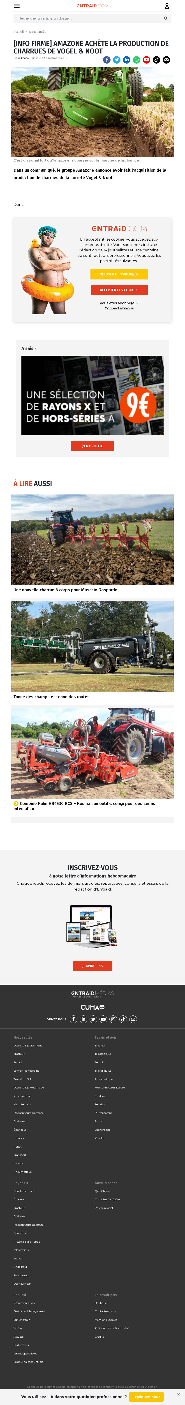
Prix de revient (104, 1208)
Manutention (22, 1104)
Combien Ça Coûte (107, 1199)
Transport (20, 1155)
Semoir (18, 1062)
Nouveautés (37, 32)
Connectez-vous (119, 308)
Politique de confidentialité (112, 1328)
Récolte (18, 1163)
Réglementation (24, 1303)
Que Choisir (102, 1191)
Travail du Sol (22, 1079)
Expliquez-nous (146, 1397)
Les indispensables (25, 1353)
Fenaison (19, 1138)
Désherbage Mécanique (29, 1087)
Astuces (18, 1336)
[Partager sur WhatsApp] (136, 60)
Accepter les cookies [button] (119, 290)
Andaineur (20, 1266)
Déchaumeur (22, 1283)
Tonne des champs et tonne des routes (52, 696)
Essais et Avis (106, 1037)
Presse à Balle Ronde (27, 1241)
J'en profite (92, 446)
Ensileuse (19, 1121)
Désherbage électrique (28, 1045)
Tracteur (19, 1053)
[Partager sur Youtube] (146, 60)
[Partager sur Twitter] (116, 60)
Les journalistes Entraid (28, 1361)
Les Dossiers (21, 1345)
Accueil (19, 32)
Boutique (101, 1303)
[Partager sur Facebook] (107, 60)
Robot (18, 1146)
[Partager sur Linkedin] (126, 60)
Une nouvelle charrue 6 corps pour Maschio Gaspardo (65, 589)
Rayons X (21, 1183)
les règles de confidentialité (104, 1386)
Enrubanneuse (23, 1191)
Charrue (19, 1199)
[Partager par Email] (166, 60)
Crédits (99, 1336)
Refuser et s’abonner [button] (119, 274)
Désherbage (102, 1129)
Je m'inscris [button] (92, 966)
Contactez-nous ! (106, 1311)
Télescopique (103, 1053)
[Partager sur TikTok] (156, 60)
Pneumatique (23, 1171)
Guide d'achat (106, 1183)
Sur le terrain (22, 1319)
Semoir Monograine (26, 1070)
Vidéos (18, 1328)
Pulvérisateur (22, 1096)
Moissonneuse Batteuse (29, 1113)
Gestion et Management (29, 1311)
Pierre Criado (21, 58)
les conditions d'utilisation (141, 1386)
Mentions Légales (106, 1319)
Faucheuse (20, 1275)
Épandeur (20, 1129)
